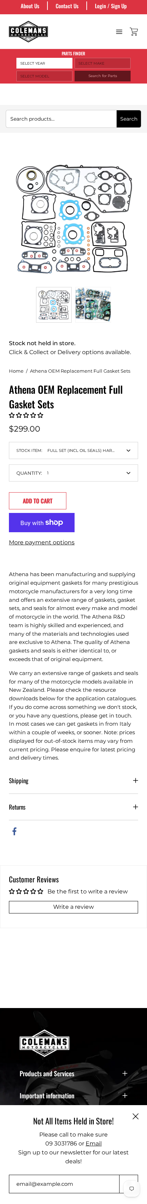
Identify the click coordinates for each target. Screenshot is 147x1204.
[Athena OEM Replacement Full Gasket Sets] (54, 305)
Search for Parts (102, 76)
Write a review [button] (73, 906)
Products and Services (47, 1073)
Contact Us (67, 6)
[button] (26, 415)
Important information (47, 1095)
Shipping (19, 780)
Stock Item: (77, 450)
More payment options (42, 542)
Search (128, 119)
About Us (30, 6)
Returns (17, 806)
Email (94, 1143)
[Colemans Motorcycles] (28, 31)
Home (16, 371)
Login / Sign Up (111, 6)
